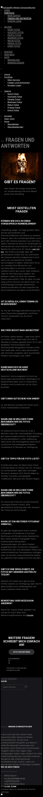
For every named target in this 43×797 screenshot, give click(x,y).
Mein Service (14, 15)
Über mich (9, 54)
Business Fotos (15, 38)
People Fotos (14, 35)
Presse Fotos (14, 43)
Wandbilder (13, 60)
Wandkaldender (15, 62)
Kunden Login (14, 21)
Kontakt (8, 52)
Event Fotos (13, 46)
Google (29, 615)
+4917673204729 (11, 781)
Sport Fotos (13, 29)
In (9, 663)
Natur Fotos (13, 40)
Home (7, 10)
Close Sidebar (9, 679)
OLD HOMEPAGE (14, 658)
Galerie (8, 27)
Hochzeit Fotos (15, 32)
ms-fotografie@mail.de (14, 778)
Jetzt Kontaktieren (21, 652)
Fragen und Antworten (19, 18)
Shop (6, 57)
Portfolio (9, 13)
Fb (9, 661)
